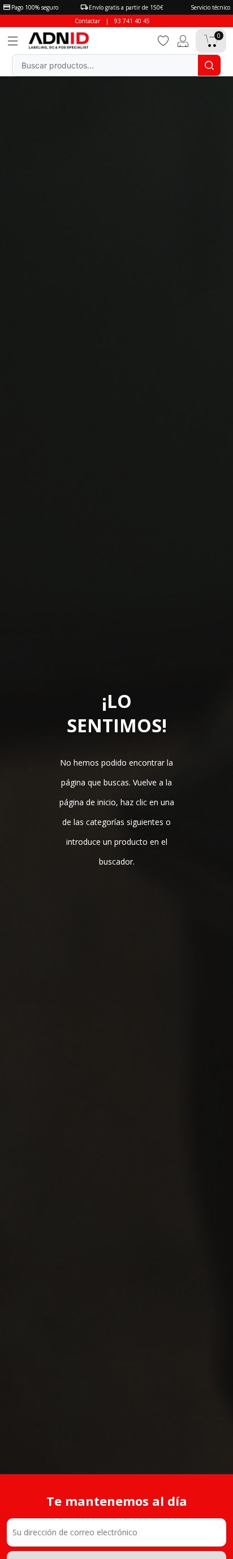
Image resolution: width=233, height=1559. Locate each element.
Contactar (87, 21)
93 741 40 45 (132, 21)
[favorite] (163, 39)
